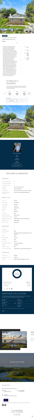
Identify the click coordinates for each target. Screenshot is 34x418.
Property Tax (19, 302)
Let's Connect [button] (17, 372)
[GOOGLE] (19, 414)
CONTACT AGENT (17, 165)
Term (18, 299)
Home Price (4, 299)
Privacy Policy (20, 411)
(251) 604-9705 (17, 159)
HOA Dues (6, 285)
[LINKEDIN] (17, 414)
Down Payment (4, 302)
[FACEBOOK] (15, 414)
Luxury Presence (19, 410)
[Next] (29, 94)
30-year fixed (19, 300)
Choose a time (8, 98)
